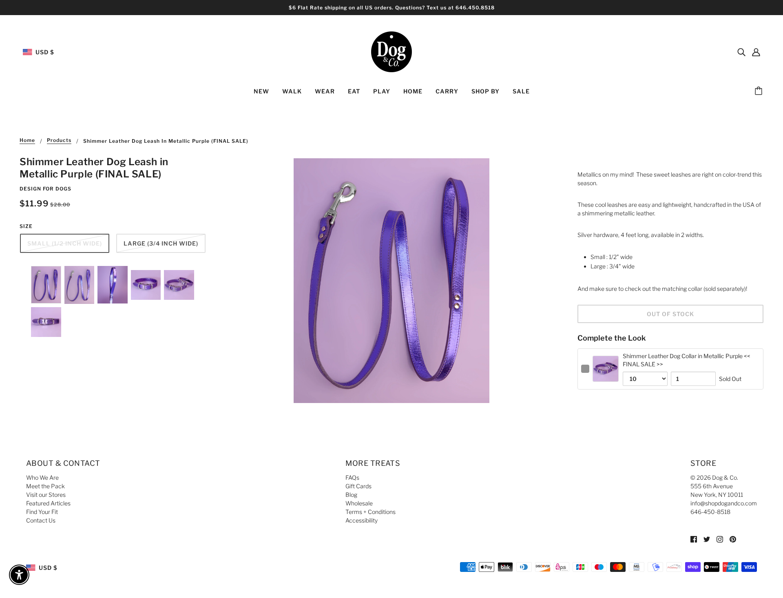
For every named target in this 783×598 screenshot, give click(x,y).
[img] (741, 52)
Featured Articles (48, 503)
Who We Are (42, 477)
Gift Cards (358, 486)
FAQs (352, 477)
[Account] (756, 52)
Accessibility (361, 520)
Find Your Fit (42, 511)
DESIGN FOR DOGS (45, 189)
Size (26, 226)
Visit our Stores (46, 494)
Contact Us (40, 520)
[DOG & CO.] (391, 51)
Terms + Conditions (370, 511)
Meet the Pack (45, 486)
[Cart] (760, 91)
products (59, 140)
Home (27, 140)
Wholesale (359, 503)
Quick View (606, 375)
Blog (351, 494)
